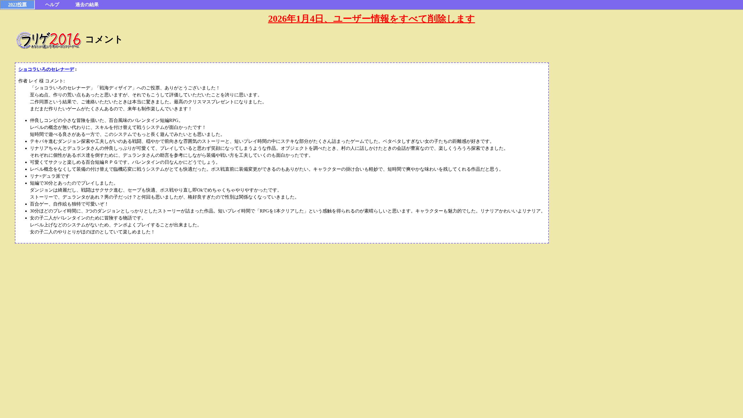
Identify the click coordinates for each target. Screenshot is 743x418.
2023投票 (17, 4)
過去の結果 (87, 4)
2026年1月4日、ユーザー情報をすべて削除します (371, 18)
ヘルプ (52, 4)
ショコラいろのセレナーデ (46, 69)
